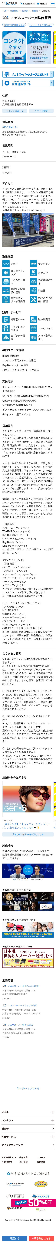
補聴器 (5, 1128)
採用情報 (41, 1161)
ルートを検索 (41, 110)
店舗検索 (43, 3)
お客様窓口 (6, 1161)
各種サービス (8, 1137)
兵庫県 (25, 10)
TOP (4, 10)
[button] (26, 47)
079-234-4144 (9, 127)
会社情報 (23, 1161)
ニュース (41, 1157)
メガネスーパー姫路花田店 (21, 1024)
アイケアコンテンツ (12, 1145)
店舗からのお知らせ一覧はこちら (28, 834)
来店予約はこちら (41, 1238)
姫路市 (35, 10)
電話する (15, 1238)
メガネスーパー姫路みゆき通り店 (23, 986)
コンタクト (7, 1120)
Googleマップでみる (28, 1088)
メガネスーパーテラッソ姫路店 (22, 1005)
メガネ (5, 1112)
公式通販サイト (29, 3)
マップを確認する (14, 110)
